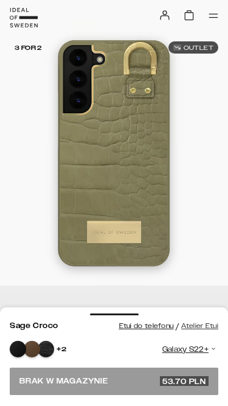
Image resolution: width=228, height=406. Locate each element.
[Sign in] (165, 15)
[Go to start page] (24, 17)
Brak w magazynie (112, 381)
